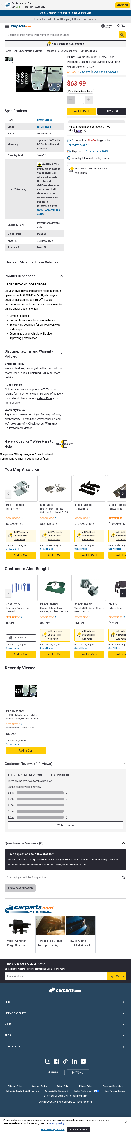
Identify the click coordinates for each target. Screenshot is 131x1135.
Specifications (16, 111)
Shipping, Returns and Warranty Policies (29, 353)
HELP (8, 1024)
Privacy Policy (86, 1086)
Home (8, 51)
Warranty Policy (39, 1086)
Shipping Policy (39, 373)
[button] (65, 5)
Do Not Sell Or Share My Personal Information (65, 1096)
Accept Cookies (78, 1129)
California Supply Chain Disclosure (22, 1091)
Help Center (65, 444)
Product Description (20, 276)
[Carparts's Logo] (21, 26)
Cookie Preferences (83, 1091)
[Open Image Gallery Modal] (39, 79)
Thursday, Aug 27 (78, 145)
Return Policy (45, 398)
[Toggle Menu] (7, 26)
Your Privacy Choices (115, 1091)
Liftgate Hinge (44, 120)
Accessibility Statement (56, 1091)
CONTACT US (12, 1046)
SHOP (8, 1002)
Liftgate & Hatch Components (61, 51)
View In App (122, 5)
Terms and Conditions (113, 1086)
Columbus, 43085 (97, 151)
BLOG (8, 1035)
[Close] (125, 1122)
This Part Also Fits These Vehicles (31, 262)
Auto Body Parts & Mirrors (28, 51)
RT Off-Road (44, 126)
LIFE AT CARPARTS (15, 1013)
